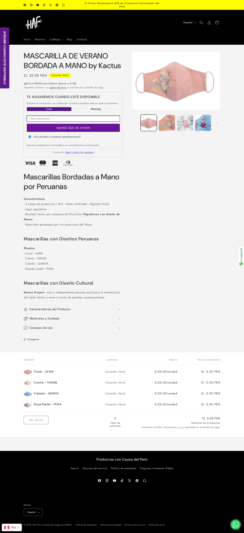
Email (49, 108)
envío (181, 427)
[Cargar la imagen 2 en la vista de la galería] (167, 123)
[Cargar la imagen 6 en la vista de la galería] (203, 123)
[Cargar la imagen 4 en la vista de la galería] (185, 123)
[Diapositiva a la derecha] (216, 123)
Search (75, 468)
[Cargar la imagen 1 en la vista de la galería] (149, 123)
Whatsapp (96, 108)
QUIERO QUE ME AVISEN (73, 128)
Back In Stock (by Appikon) (80, 152)
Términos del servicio (94, 468)
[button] (56, 39)
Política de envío (157, 524)
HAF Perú (37, 524)
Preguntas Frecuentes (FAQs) (156, 468)
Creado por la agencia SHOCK (57, 524)
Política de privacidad (111, 524)
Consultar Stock (60, 75)
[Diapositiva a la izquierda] (136, 123)
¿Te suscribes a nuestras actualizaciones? (57, 136)
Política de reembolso (124, 468)
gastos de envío (58, 87)
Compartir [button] (33, 339)
